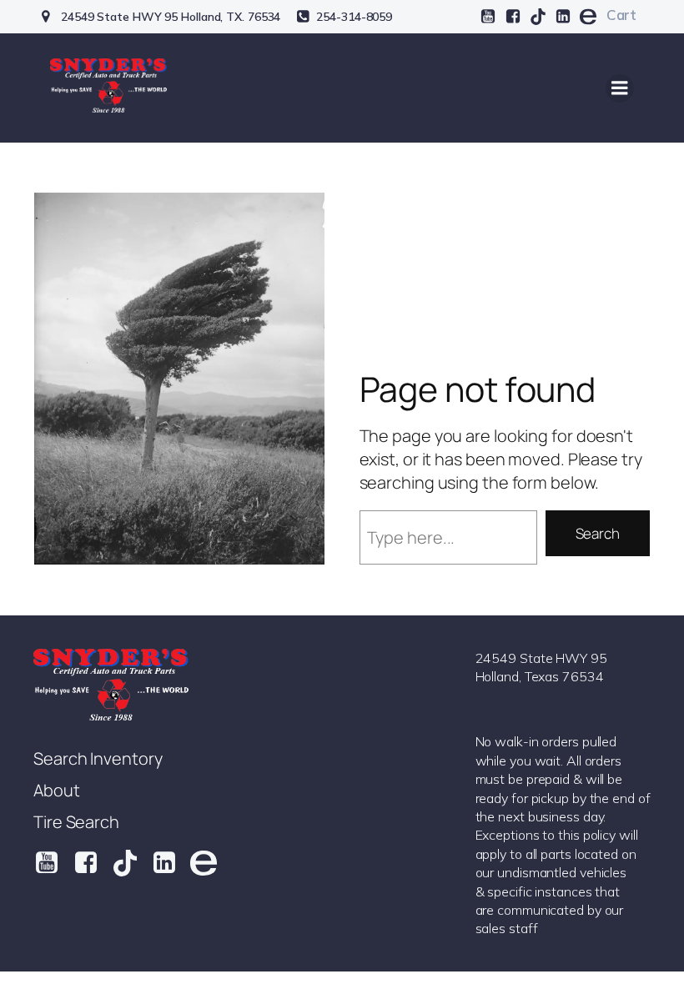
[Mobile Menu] (620, 88)
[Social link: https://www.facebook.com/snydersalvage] (513, 16)
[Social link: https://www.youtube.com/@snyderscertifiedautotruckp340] (487, 16)
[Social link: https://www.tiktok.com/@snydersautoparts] (538, 16)
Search (598, 533)
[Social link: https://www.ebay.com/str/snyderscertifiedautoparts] (588, 16)
